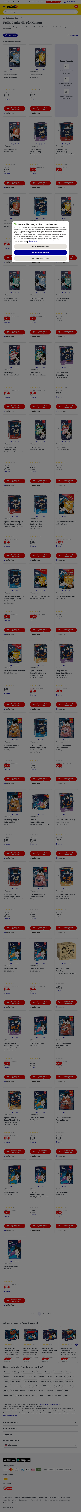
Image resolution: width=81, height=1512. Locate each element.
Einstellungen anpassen (40, 246)
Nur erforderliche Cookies (40, 258)
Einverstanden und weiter (40, 252)
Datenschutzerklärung (34, 241)
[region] (40, 241)
